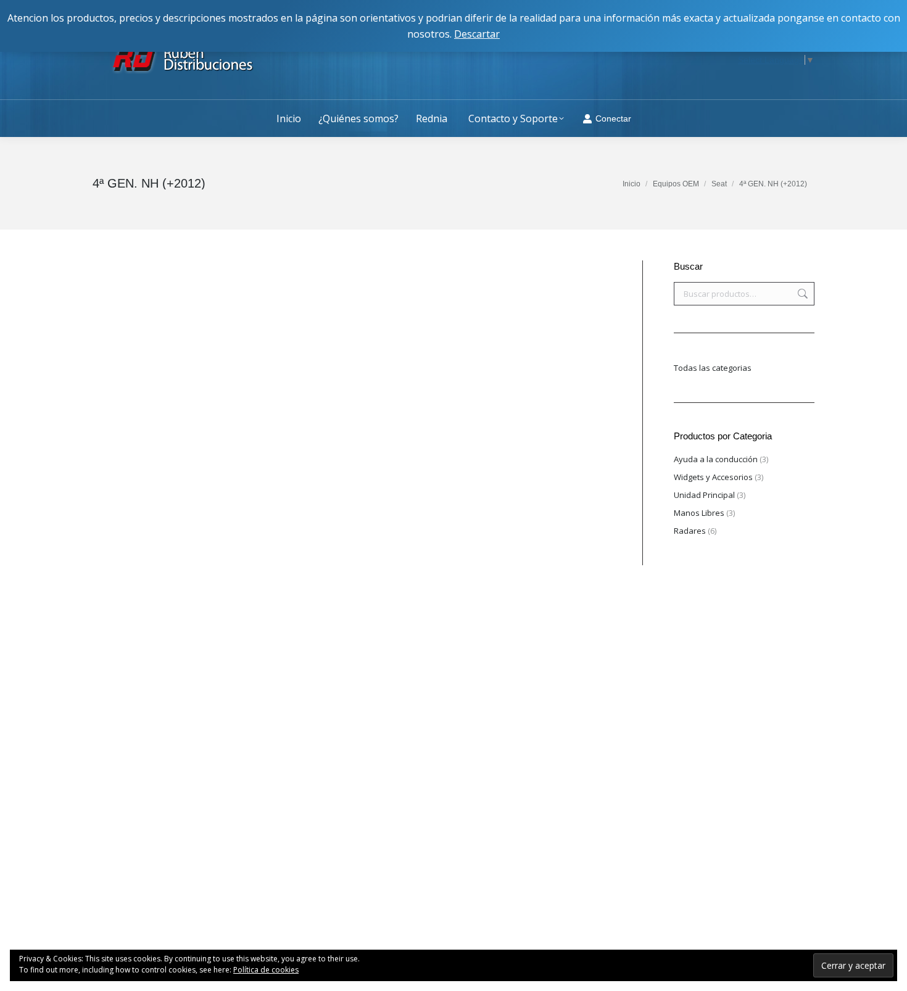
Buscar (801, 293)
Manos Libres (699, 512)
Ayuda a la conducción (716, 459)
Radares (690, 530)
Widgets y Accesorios (713, 477)
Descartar (477, 34)
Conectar (613, 118)
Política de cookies (266, 969)
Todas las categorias (713, 367)
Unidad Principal (704, 494)
